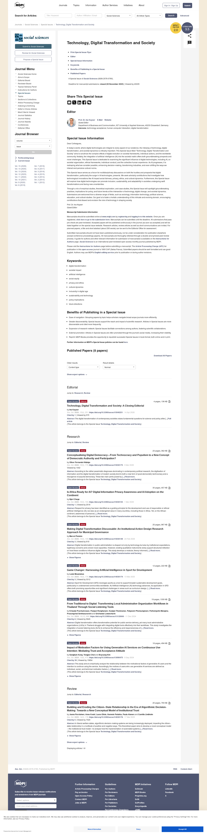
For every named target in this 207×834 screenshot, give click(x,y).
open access (87, 249)
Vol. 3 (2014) (39, 177)
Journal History (24, 118)
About (141, 5)
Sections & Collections (27, 99)
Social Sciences (31, 24)
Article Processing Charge (28, 102)
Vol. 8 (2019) (20, 185)
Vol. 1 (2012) (39, 182)
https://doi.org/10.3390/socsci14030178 (106, 717)
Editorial (78, 442)
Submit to (33, 46)
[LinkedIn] (79, 103)
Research (78, 393)
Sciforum (139, 788)
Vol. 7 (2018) (39, 166)
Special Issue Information (81, 60)
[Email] (69, 103)
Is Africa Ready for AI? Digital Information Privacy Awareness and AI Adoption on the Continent (115, 494)
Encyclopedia (141, 806)
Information (90, 5)
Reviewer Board (24, 83)
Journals (63, 5)
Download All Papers (163, 355)
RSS (175, 769)
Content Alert (186, 769)
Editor (73, 56)
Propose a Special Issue (33, 59)
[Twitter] (74, 103)
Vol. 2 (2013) (39, 179)
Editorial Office (24, 128)
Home (27, 74)
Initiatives (128, 5)
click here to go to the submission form (93, 219)
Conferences (23, 124)
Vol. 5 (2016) (39, 171)
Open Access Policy (83, 795)
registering (122, 216)
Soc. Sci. (18, 769)
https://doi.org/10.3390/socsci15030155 (106, 502)
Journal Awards (24, 121)
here (126, 342)
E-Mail (99, 119)
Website (107, 119)
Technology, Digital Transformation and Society (75, 24)
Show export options (77, 374)
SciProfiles (139, 802)
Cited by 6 (71, 719)
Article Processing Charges (87, 788)
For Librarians (111, 799)
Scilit (137, 799)
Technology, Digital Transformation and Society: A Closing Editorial (105, 405)
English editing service (104, 252)
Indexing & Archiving (26, 105)
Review (87, 393)
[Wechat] (89, 103)
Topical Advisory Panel (27, 86)
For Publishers (111, 802)
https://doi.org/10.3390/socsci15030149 (106, 538)
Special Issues (47, 24)
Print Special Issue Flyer (80, 52)
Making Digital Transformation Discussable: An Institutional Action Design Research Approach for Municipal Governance (115, 531)
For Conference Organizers (117, 809)
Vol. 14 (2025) (20, 168)
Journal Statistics (25, 115)
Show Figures (74, 557)
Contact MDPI (81, 799)
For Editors (110, 795)
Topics (76, 5)
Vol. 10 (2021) (20, 179)
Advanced (184, 15)
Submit (187, 5)
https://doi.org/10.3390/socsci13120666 (107, 616)
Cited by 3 (71, 541)
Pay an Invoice (81, 792)
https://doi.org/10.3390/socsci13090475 (106, 657)
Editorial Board (24, 80)
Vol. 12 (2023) (20, 174)
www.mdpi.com (108, 216)
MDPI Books (140, 792)
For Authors (110, 788)
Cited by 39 (72, 660)
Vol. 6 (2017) (39, 168)
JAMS (137, 809)
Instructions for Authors (27, 90)
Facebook (169, 792)
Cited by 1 (71, 415)
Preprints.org (140, 795)
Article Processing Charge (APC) (149, 246)
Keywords (74, 65)
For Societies (110, 806)
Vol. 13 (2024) (20, 171)
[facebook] (84, 103)
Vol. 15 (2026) (20, 166)
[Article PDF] (169, 402)
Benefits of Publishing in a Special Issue (87, 69)
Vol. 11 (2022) (20, 177)
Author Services (110, 5)
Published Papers (78, 73)
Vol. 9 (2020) (20, 182)
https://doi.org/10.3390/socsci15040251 (106, 412)
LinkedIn (168, 788)
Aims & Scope (23, 77)
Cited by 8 (71, 619)
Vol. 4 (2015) (39, 174)
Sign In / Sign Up (171, 5)
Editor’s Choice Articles (27, 109)
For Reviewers (111, 792)
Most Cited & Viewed (26, 112)
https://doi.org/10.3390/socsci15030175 (106, 465)
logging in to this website (142, 216)
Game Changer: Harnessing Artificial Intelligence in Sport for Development (109, 570)
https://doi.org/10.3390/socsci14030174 (106, 576)
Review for (33, 53)
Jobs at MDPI (80, 802)
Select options (23, 800)
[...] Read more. (128, 476)
